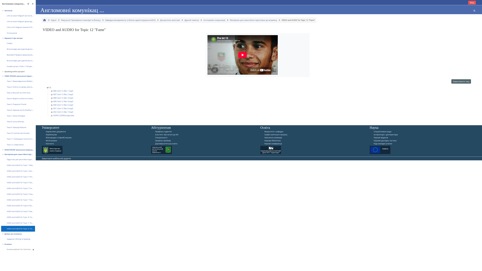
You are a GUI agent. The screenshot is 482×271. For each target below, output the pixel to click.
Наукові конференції (273, 144)
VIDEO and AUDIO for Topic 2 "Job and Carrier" (20, 171)
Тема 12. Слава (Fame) (15, 145)
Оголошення (12, 33)
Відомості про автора (14, 38)
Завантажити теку (461, 81)
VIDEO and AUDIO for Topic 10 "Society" (20, 217)
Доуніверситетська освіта (166, 144)
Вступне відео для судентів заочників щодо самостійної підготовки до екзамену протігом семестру (20, 60)
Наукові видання (381, 138)
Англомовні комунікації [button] (13, 4)
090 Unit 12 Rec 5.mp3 (63, 105)
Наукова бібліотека (272, 141)
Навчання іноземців (273, 138)
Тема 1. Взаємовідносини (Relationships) (20, 81)
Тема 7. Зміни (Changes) (16, 116)
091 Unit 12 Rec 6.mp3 (63, 108)
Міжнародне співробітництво (58, 138)
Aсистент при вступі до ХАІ (166, 135)
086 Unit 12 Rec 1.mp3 (63, 91)
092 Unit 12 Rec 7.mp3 (63, 112)
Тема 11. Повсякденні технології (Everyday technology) (20, 139)
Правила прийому (163, 141)
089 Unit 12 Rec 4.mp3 (63, 101)
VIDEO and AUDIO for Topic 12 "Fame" (20, 229)
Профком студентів (163, 131)
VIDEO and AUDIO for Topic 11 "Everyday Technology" (20, 223)
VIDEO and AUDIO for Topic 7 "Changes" (20, 200)
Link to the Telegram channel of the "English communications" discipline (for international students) (20, 27)
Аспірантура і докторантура (386, 135)
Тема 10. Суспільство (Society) (18, 133)
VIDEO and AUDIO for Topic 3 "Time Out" (20, 177)
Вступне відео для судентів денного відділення (20, 49)
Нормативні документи (56, 131)
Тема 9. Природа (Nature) (16, 127)
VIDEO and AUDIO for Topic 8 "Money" (20, 206)
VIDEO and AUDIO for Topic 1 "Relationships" (20, 165)
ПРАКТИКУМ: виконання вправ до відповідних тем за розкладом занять (19, 150)
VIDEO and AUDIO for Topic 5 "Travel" (20, 188)
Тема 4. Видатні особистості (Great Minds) (20, 98)
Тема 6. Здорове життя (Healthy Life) (20, 110)
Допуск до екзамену (13, 234)
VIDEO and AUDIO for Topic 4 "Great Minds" (20, 182)
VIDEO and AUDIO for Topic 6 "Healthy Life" (20, 194)
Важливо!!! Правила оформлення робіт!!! (20, 55)
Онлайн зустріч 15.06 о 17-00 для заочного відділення (20, 66)
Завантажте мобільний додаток (56, 158)
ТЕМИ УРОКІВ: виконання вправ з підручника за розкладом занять (19, 76)
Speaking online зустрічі (15, 71)
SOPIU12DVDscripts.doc (63, 115)
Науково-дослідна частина (385, 141)
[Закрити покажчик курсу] (33, 4)
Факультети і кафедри (273, 131)
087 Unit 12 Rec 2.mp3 (63, 94)
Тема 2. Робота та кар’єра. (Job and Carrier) (20, 87)
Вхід (472, 2)
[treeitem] (18, 22)
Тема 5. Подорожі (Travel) (16, 104)
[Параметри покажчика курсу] (28, 4)
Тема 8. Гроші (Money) (15, 121)
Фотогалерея (51, 141)
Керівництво (51, 135)
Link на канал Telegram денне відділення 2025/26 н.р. (20, 21)
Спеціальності (161, 138)
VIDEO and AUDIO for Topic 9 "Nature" (20, 211)
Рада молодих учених (383, 144)
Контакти (50, 144)
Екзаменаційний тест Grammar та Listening (19, 249)
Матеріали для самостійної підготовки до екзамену (19, 154)
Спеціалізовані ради (382, 131)
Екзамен (8, 244)
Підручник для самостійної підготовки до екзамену (20, 159)
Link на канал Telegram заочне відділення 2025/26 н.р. (20, 16)
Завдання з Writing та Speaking (18, 239)
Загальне (8, 10)
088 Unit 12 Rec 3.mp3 (63, 98)
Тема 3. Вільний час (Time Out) (18, 93)
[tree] (257, 101)
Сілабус (10, 43)
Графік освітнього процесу (275, 135)
